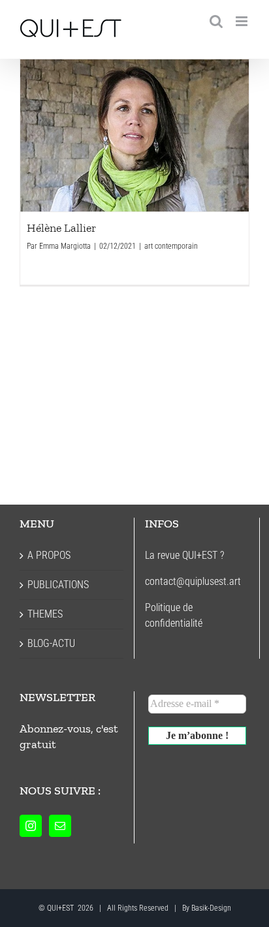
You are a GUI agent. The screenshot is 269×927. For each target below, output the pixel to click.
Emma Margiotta (65, 246)
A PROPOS (49, 555)
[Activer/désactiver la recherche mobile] (216, 21)
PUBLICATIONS (58, 584)
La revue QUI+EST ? (184, 555)
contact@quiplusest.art (193, 581)
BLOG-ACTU (51, 643)
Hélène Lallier (134, 135)
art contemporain (171, 246)
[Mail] (60, 826)
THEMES (45, 614)
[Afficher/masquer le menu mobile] (242, 21)
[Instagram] (31, 826)
